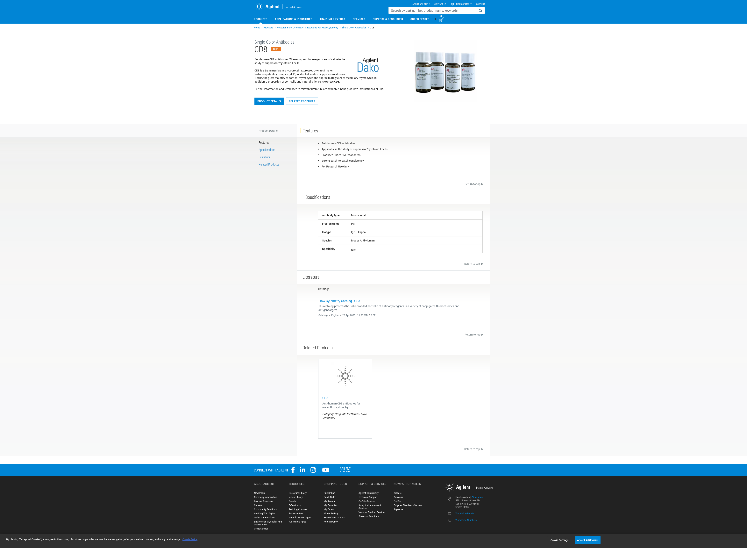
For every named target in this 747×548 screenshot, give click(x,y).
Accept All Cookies (587, 540)
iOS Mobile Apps (297, 521)
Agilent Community (369, 493)
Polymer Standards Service (408, 505)
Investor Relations (263, 501)
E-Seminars (295, 505)
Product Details (269, 101)
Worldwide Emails (464, 513)
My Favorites (330, 505)
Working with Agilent (265, 513)
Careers (258, 505)
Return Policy (331, 521)
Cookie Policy (189, 539)
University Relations (264, 517)
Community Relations (265, 509)
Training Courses (298, 509)
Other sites (477, 497)
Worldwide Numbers (466, 520)
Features (264, 142)
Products (260, 19)
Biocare (398, 493)
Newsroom (259, 493)
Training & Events (332, 19)
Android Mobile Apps (300, 517)
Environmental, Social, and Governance (268, 523)
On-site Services (367, 501)
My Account (330, 501)
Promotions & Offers (334, 517)
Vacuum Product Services (372, 512)
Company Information (265, 497)
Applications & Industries (293, 19)
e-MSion (398, 501)
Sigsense (398, 509)
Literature (264, 157)
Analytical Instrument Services (370, 507)
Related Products (302, 101)
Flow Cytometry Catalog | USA (339, 301)
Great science (261, 528)
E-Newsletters (296, 513)
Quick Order (330, 497)
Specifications (267, 150)
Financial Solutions (369, 516)
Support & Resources (388, 19)
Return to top (472, 184)
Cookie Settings (560, 540)
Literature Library (298, 493)
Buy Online (329, 493)
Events (292, 501)
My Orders (329, 509)
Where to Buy (331, 513)
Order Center (420, 19)
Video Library (296, 497)
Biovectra (398, 497)
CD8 (325, 398)
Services (359, 19)
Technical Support (368, 497)
